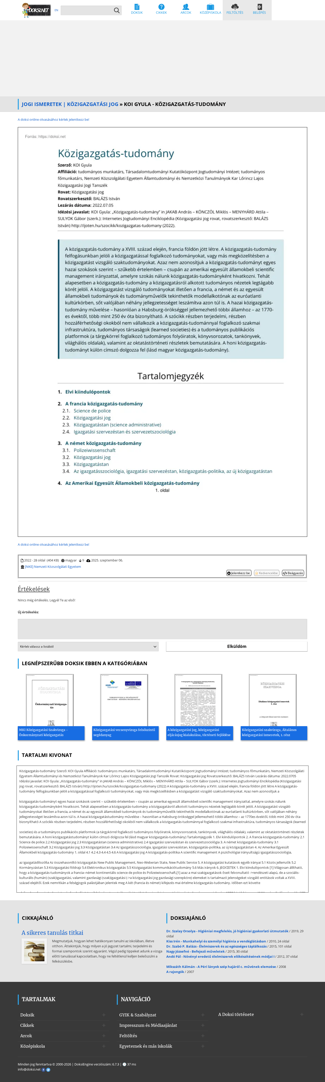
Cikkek (161, 12)
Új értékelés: (28, 612)
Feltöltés (234, 12)
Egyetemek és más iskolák (145, 1046)
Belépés (259, 12)
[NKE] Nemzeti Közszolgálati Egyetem (53, 566)
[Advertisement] (162, 58)
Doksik (137, 12)
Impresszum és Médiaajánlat (148, 1025)
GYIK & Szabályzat (137, 1014)
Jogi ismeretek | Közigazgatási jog (70, 104)
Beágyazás (295, 573)
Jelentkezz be (241, 573)
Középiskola (210, 12)
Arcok (186, 12)
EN (56, 10)
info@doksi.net (29, 1069)
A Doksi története (236, 1014)
